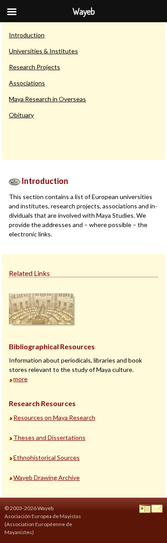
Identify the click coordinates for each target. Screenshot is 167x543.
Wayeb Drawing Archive (46, 477)
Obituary (21, 115)
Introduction (27, 35)
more (20, 379)
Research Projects (34, 67)
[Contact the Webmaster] (157, 508)
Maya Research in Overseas (47, 99)
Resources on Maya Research (54, 417)
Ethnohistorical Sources (46, 457)
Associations (27, 83)
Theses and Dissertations (49, 437)
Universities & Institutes (43, 51)
